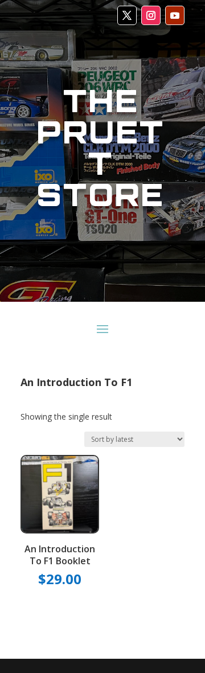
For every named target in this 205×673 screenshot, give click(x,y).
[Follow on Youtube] (174, 15)
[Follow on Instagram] (151, 15)
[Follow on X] (127, 15)
